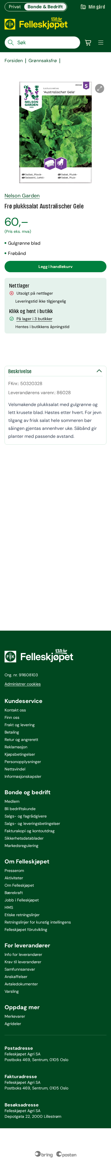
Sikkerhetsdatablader (24, 838)
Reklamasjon (16, 746)
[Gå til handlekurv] (88, 42)
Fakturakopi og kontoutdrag (30, 830)
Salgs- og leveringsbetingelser (32, 823)
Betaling (12, 732)
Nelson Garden (22, 195)
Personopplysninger (23, 761)
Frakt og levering (20, 724)
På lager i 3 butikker (34, 318)
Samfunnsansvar (20, 969)
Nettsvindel (15, 769)
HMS (9, 907)
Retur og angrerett (21, 739)
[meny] (100, 42)
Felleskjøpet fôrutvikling (26, 929)
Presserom (14, 870)
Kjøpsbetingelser (20, 754)
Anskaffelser (16, 976)
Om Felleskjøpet (19, 885)
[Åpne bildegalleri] (99, 88)
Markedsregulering (21, 845)
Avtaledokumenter (21, 983)
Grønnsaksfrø (42, 61)
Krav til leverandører (23, 961)
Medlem (12, 801)
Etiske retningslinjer (22, 914)
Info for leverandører (23, 954)
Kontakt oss (15, 710)
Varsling (12, 991)
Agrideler (13, 1023)
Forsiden (14, 61)
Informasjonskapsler (23, 776)
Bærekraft (14, 892)
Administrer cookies (23, 684)
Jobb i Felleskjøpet (22, 900)
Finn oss (12, 717)
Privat (15, 7)
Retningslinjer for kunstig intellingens (38, 922)
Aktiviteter (14, 877)
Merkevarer (15, 1016)
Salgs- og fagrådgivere (26, 816)
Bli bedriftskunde (20, 808)
